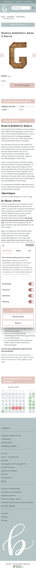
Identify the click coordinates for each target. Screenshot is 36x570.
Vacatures (4, 474)
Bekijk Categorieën (18, 24)
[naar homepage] (5, 8)
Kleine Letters (20, 16)
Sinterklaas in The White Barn (11, 492)
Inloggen (19, 1)
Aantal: (3, 81)
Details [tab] (18, 250)
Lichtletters (10, 16)
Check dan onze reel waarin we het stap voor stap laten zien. (17, 220)
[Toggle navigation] (33, 7)
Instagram (4, 517)
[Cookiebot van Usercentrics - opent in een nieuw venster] (25, 245)
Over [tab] (29, 250)
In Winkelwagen (22, 85)
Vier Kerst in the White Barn (10, 489)
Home (3, 16)
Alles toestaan (18, 310)
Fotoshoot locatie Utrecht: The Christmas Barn (17, 502)
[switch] (31, 289)
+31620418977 (6, 439)
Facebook (4, 513)
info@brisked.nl (6, 442)
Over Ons (4, 453)
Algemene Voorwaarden (9, 471)
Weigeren (18, 323)
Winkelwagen (8, 1)
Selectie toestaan (18, 316)
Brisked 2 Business (7, 467)
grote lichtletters (24, 136)
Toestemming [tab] (6, 250)
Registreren (28, 1)
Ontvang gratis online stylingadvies (13, 464)
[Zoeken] (28, 8)
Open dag (4, 460)
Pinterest (4, 520)
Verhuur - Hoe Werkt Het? (10, 457)
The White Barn (6, 478)
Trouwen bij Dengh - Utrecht (11, 499)
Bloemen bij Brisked (8, 495)
